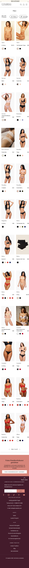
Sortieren (25, 16)
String (18, 294)
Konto (14, 515)
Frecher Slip (4, 437)
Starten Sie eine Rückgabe (14, 533)
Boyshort (19, 116)
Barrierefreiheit (14, 551)
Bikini (3, 80)
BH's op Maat (15, 1)
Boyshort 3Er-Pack (21, 259)
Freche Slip (19, 80)
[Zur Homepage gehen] (6, 4)
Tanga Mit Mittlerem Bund (6, 116)
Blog (14, 548)
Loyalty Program (14, 518)
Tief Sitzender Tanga (21, 45)
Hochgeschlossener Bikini (6, 330)
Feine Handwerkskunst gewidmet (15, 472)
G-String (3, 45)
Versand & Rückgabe (15, 525)
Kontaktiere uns (14, 530)
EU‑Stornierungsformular (14, 538)
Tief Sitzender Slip (20, 223)
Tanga (18, 152)
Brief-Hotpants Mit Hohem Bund (21, 330)
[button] (3, 49)
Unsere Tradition (14, 545)
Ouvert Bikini (19, 187)
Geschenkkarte (14, 536)
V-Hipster (4, 187)
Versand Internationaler (14, 528)
